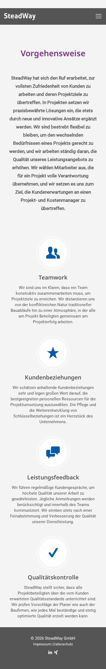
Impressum (42, 644)
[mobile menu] (98, 16)
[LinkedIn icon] (50, 652)
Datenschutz (63, 644)
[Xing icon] (56, 652)
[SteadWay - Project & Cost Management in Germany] (23, 17)
